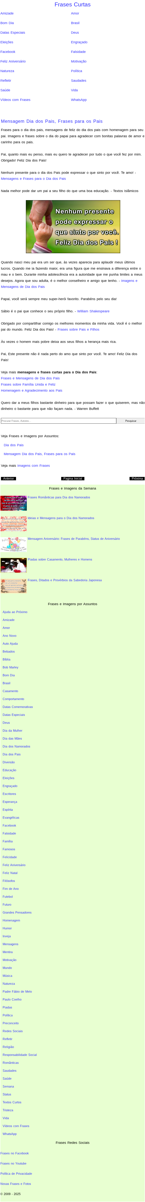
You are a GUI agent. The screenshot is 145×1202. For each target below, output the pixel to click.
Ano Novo (9, 635)
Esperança (10, 801)
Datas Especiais (12, 32)
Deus (75, 32)
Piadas (7, 1007)
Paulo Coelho (12, 999)
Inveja (7, 936)
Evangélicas (11, 817)
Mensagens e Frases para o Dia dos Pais (33, 179)
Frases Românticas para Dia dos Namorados (59, 497)
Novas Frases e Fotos (15, 1183)
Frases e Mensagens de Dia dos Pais (30, 378)
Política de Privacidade (16, 1173)
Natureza (7, 71)
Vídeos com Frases (15, 100)
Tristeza (8, 1110)
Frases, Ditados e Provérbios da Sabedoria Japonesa (65, 580)
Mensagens (10, 944)
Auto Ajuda (10, 643)
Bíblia (6, 659)
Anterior (8, 478)
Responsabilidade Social (20, 1054)
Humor (7, 928)
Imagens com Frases (33, 466)
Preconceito (11, 1023)
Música (7, 975)
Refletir (5, 80)
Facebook (7, 52)
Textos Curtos (12, 1102)
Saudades (78, 80)
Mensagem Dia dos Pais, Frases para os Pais (52, 121)
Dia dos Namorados (16, 746)
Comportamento (13, 699)
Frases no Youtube (13, 1163)
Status (7, 1094)
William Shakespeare (93, 311)
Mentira (8, 952)
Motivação (78, 61)
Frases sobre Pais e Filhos (78, 329)
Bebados (9, 651)
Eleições (6, 42)
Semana (8, 1086)
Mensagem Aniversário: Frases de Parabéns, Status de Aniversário (74, 538)
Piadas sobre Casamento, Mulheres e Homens (60, 559)
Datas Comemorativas (18, 707)
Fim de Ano (11, 888)
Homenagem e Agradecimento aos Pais (31, 390)
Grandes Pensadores (17, 912)
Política (76, 71)
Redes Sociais (13, 1031)
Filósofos (9, 880)
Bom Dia (7, 23)
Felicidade (10, 857)
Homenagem (11, 920)
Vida (74, 90)
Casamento (10, 691)
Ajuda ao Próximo (15, 612)
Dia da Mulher (12, 730)
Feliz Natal (10, 873)
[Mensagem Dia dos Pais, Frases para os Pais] (73, 226)
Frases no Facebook (14, 1153)
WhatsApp (79, 100)
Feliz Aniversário (13, 61)
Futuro (7, 904)
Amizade (7, 13)
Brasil (75, 23)
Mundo (7, 967)
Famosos (9, 849)
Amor (75, 13)
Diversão (9, 762)
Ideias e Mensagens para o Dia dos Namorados (61, 518)
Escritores (9, 793)
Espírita (8, 809)
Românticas (11, 1062)
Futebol (8, 896)
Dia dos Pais (12, 754)
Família (8, 841)
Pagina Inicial (72, 478)
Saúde (5, 90)
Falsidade (78, 52)
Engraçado (79, 42)
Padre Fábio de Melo (17, 991)
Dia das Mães (12, 738)
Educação (9, 770)
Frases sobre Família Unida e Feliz (28, 384)
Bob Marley (10, 667)
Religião (8, 1047)
